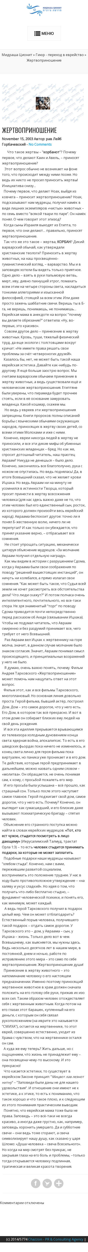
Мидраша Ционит (17, 54)
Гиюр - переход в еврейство (60, 54)
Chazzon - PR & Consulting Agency (55, 1239)
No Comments (40, 144)
